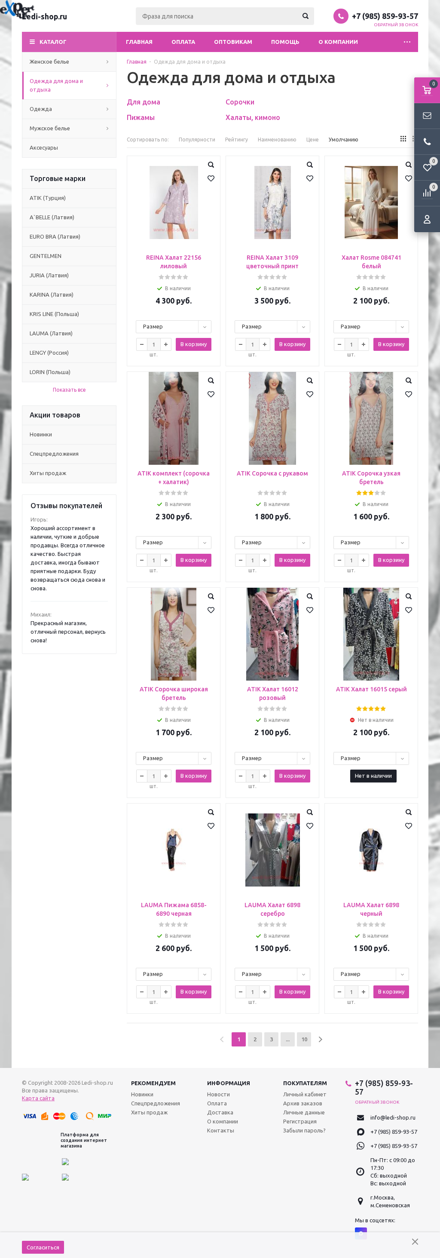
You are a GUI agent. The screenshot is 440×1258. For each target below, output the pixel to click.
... (288, 1039)
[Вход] (427, 219)
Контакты (220, 1130)
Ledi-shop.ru (44, 16)
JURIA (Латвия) (49, 275)
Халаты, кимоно (253, 117)
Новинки (41, 434)
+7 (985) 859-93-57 (385, 16)
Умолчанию (343, 139)
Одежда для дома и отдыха (56, 85)
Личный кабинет (305, 1094)
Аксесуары (44, 147)
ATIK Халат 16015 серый (371, 689)
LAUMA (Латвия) (51, 333)
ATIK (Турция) (48, 198)
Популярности (197, 139)
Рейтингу (236, 139)
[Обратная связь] (427, 116)
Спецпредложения (54, 454)
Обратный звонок (396, 24)
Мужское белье (50, 128)
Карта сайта (38, 1098)
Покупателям (305, 1083)
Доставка (220, 1112)
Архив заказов (302, 1103)
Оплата (183, 42)
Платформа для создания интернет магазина (84, 1140)
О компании (338, 42)
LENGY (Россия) (49, 353)
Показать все (69, 390)
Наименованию (277, 139)
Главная (139, 42)
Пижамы (141, 117)
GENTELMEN (45, 256)
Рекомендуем (153, 1083)
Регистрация (300, 1121)
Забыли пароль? (304, 1130)
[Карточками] (403, 138)
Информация (228, 1083)
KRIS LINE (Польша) (54, 314)
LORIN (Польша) (50, 372)
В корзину (193, 344)
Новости (218, 1094)
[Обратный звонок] (427, 142)
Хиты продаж (48, 473)
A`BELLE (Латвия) (52, 217)
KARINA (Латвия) (51, 294)
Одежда (41, 109)
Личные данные (304, 1112)
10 (304, 1039)
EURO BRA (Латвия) (55, 236)
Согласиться (43, 1247)
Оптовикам (233, 42)
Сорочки (240, 102)
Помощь (285, 42)
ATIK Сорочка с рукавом (272, 473)
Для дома (143, 102)
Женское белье (49, 61)
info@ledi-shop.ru (393, 1117)
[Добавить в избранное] (211, 178)
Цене (312, 139)
